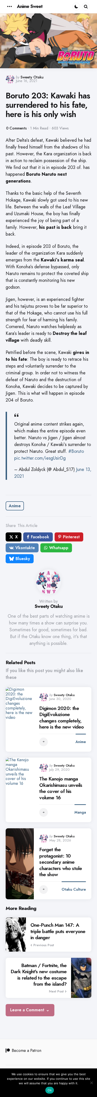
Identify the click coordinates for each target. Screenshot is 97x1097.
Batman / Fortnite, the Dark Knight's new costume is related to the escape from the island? (39, 974)
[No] (91, 1082)
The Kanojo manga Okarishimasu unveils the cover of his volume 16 (60, 788)
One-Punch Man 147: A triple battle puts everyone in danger (57, 931)
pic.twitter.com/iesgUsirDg (40, 458)
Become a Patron (26, 1050)
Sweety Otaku (32, 77)
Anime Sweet (29, 6)
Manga (80, 812)
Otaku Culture (74, 889)
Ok (50, 1090)
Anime (15, 506)
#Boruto (76, 451)
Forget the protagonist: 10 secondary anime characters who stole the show (60, 862)
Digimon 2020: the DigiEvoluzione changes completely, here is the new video (61, 717)
